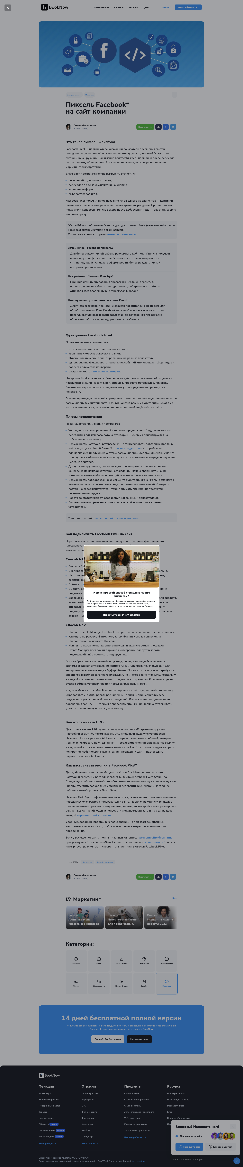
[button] (7, 7)
